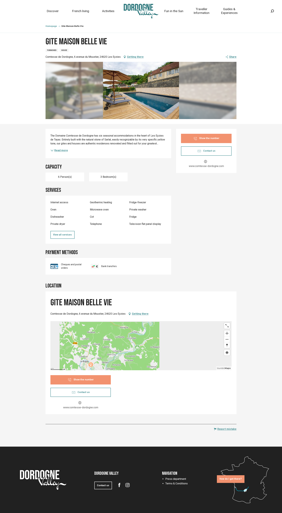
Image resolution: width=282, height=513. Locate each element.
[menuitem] (52, 11)
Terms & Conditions (176, 483)
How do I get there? (230, 479)
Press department (175, 478)
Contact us (103, 485)
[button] (272, 11)
